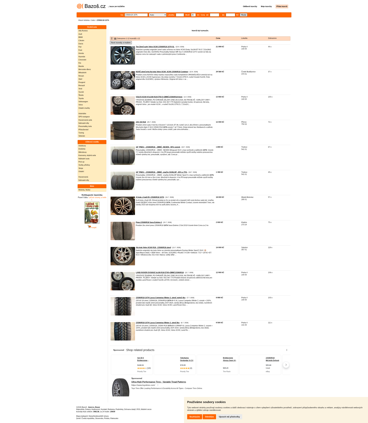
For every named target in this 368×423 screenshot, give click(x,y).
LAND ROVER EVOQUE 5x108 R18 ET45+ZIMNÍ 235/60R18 (160, 273)
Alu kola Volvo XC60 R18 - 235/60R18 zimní (153, 247)
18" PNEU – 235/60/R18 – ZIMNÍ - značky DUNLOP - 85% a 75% (161, 172)
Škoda (81, 95)
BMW (80, 37)
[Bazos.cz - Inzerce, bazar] (91, 8)
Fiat (79, 47)
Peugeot (81, 82)
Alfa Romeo (83, 31)
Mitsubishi (82, 73)
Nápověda (80, 409)
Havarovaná (83, 177)
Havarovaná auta (85, 120)
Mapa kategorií (82, 416)
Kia (79, 63)
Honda (81, 53)
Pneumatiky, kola (85, 126)
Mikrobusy (82, 152)
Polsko (107, 418)
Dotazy (88, 409)
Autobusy (82, 146)
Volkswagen (83, 102)
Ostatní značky (84, 108)
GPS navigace (84, 117)
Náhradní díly (83, 123)
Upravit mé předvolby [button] (229, 417)
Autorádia (82, 114)
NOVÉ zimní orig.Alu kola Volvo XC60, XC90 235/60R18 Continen (162, 72)
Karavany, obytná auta (87, 155)
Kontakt (104, 409)
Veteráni (81, 136)
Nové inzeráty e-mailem (121, 43)
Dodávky (81, 149)
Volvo (80, 105)
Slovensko (99, 418)
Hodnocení (95, 409)
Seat (80, 89)
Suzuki (81, 92)
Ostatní (81, 171)
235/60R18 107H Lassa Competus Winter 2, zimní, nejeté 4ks (160, 298)
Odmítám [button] (209, 417)
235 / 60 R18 (141, 122)
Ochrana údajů (130, 409)
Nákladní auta (83, 159)
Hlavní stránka (84, 20)
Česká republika (88, 418)
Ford (80, 50)
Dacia (80, 44)
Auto (93, 20)
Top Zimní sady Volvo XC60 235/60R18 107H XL (155, 47)
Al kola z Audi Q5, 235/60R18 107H (150, 197)
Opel (80, 79)
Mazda (81, 66)
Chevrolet (82, 60)
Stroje (80, 168)
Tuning (81, 133)
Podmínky (119, 409)
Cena (218, 38)
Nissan (81, 76)
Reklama (111, 409)
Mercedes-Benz (84, 69)
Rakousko (114, 418)
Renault (81, 86)
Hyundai (81, 57)
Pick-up (81, 162)
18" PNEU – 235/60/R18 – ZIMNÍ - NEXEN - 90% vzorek (158, 147)
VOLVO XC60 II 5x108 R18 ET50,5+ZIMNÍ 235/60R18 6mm (159, 97)
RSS (138, 409)
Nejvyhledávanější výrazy (99, 416)
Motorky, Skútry (84, 190)
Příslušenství (83, 130)
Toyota (81, 98)
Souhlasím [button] (194, 417)
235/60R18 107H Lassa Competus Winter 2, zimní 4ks (158, 323)
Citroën (81, 41)
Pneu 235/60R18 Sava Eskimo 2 (149, 222)
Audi (80, 34)
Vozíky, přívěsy (84, 165)
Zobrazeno (272, 38)
